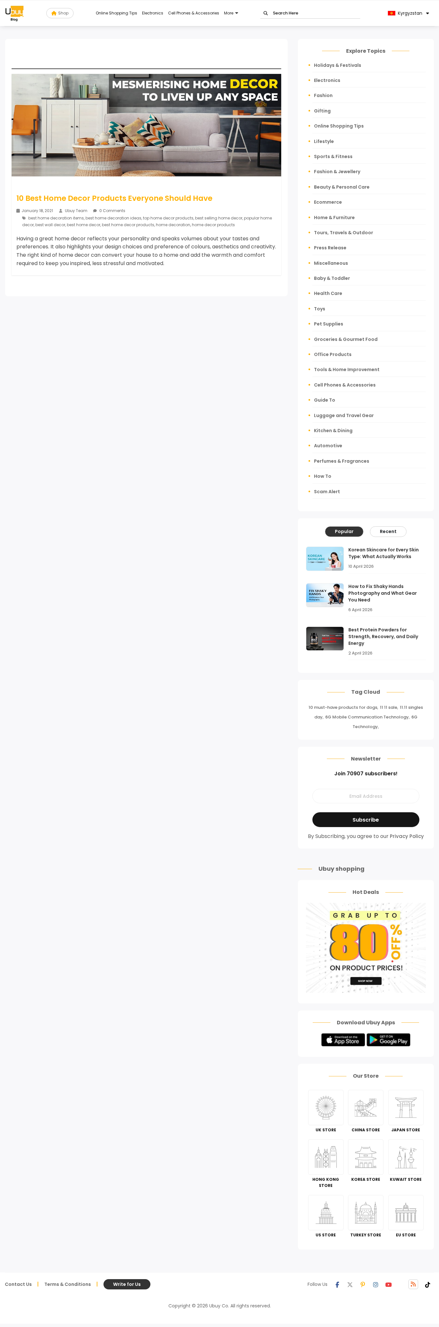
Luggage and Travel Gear (344, 415)
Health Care (328, 293)
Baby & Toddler (332, 278)
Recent (388, 531)
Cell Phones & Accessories (193, 13)
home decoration (173, 224)
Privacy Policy (407, 836)
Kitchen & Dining (333, 430)
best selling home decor (218, 218)
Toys (319, 309)
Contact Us (18, 1284)
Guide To (324, 400)
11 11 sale (388, 707)
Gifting (322, 111)
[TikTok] (428, 1284)
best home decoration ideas (113, 218)
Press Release (330, 248)
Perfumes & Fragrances (341, 461)
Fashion (323, 95)
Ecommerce (328, 202)
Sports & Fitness (333, 156)
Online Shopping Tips (116, 13)
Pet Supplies (328, 324)
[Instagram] (375, 1284)
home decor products (213, 224)
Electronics (152, 13)
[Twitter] (350, 1284)
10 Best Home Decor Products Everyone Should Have (114, 198)
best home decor (83, 224)
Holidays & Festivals (337, 65)
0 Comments (111, 210)
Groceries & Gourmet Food (346, 339)
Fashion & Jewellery (337, 171)
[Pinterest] (363, 1284)
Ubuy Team (76, 210)
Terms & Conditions (67, 1284)
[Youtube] (388, 1284)
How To (322, 476)
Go (266, 13)
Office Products (333, 354)
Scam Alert (327, 491)
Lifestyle (324, 141)
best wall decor (50, 224)
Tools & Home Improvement (347, 369)
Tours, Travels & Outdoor (343, 232)
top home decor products (168, 218)
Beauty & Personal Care (342, 187)
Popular (344, 531)
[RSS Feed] (413, 1284)
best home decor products (128, 224)
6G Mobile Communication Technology (367, 717)
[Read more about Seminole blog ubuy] (14, 13)
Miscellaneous (331, 263)
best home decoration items (56, 218)
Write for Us (127, 1284)
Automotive (328, 445)
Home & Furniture (334, 217)
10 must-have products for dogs (343, 707)
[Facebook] (337, 1284)
